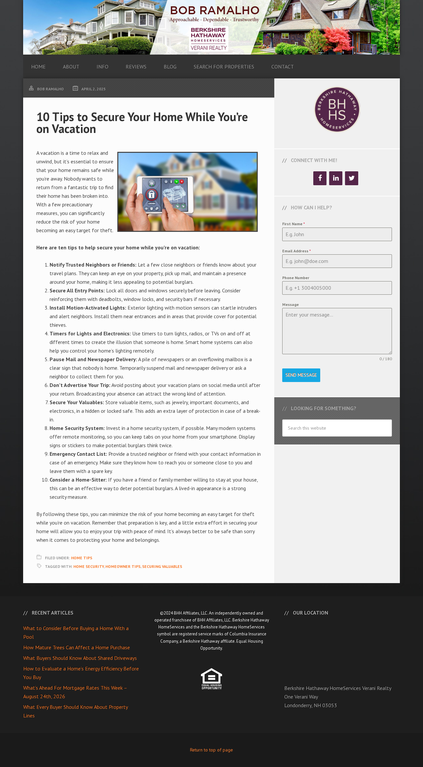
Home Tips (81, 557)
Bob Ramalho (211, 27)
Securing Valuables (162, 566)
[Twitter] (351, 178)
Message (290, 304)
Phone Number (295, 277)
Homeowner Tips (122, 566)
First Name (293, 223)
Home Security (88, 566)
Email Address (296, 250)
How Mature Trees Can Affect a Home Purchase (76, 647)
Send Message (301, 375)
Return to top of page (211, 750)
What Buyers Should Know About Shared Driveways (80, 658)
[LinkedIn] (335, 178)
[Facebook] (320, 178)
